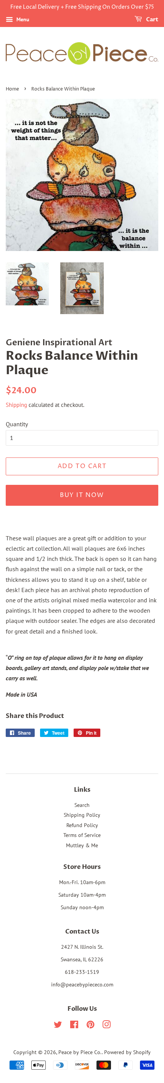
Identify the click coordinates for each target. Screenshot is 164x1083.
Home (12, 89)
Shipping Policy (82, 814)
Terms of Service (82, 835)
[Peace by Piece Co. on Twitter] (58, 1026)
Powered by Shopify (127, 1052)
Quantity (17, 424)
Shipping (16, 404)
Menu (22, 19)
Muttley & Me (82, 845)
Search (82, 805)
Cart (151, 19)
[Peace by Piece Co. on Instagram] (106, 1026)
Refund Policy (82, 825)
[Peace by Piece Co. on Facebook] (74, 1026)
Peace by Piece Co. (80, 1052)
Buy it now (82, 495)
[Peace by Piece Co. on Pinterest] (90, 1026)
